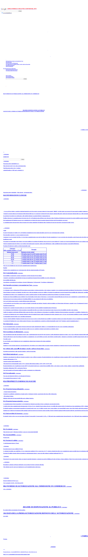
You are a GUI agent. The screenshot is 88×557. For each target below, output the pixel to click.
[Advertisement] (44, 3)
